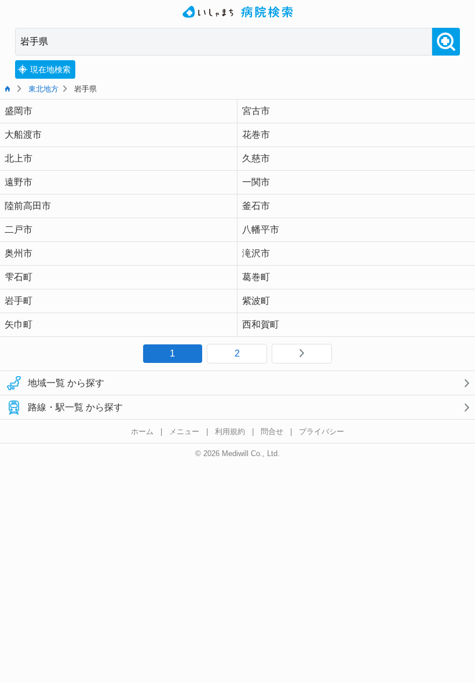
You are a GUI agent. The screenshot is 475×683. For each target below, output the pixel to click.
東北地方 (43, 89)
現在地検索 (50, 69)
